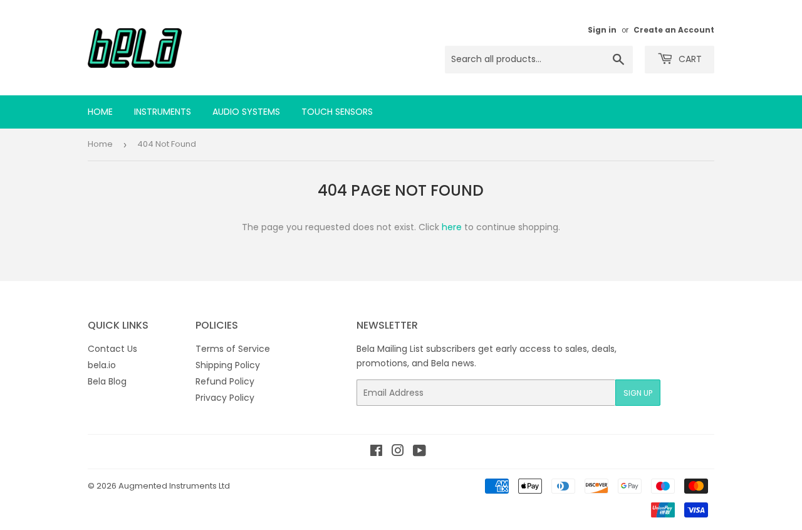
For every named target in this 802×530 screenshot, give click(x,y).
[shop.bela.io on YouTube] (419, 452)
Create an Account (673, 30)
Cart (689, 59)
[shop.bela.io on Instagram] (398, 452)
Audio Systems (246, 111)
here (452, 227)
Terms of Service (232, 348)
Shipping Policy (227, 365)
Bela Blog (107, 381)
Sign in (602, 30)
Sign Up (637, 393)
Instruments (162, 111)
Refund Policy (224, 381)
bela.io (102, 365)
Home (100, 111)
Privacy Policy (224, 397)
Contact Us (112, 348)
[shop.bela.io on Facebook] (376, 452)
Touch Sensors (337, 111)
